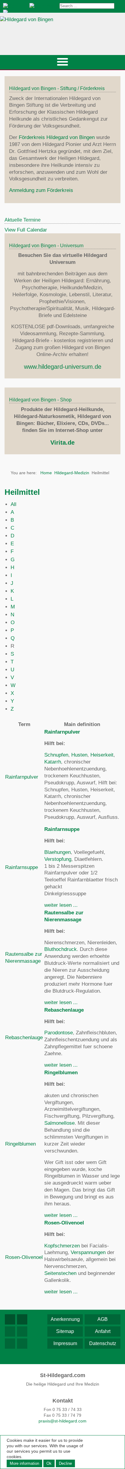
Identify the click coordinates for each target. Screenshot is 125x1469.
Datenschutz (102, 1343)
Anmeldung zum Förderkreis (41, 190)
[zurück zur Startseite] (62, 30)
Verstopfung (57, 859)
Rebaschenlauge (24, 1037)
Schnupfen (56, 755)
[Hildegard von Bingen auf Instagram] (22, 1319)
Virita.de (62, 442)
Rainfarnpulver (21, 777)
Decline (65, 1463)
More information (24, 1463)
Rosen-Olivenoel (24, 1257)
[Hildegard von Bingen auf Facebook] (10, 1319)
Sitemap (65, 1331)
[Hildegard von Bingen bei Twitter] (10, 1331)
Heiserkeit (101, 755)
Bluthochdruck (60, 949)
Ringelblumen (20, 1144)
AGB (102, 1319)
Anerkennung (65, 1319)
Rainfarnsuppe (21, 867)
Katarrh (52, 762)
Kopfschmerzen (62, 1246)
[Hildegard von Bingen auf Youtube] (22, 1331)
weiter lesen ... (61, 905)
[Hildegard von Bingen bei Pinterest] (10, 1343)
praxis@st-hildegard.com (62, 1421)
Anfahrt (102, 1331)
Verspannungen (88, 1252)
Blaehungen (57, 852)
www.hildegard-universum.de (62, 366)
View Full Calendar (26, 230)
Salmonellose (59, 1123)
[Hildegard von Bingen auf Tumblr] (22, 1343)
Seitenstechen (60, 1273)
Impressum (65, 1343)
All (13, 504)
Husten (79, 755)
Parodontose (58, 1033)
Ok (49, 1463)
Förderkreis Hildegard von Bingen (57, 137)
